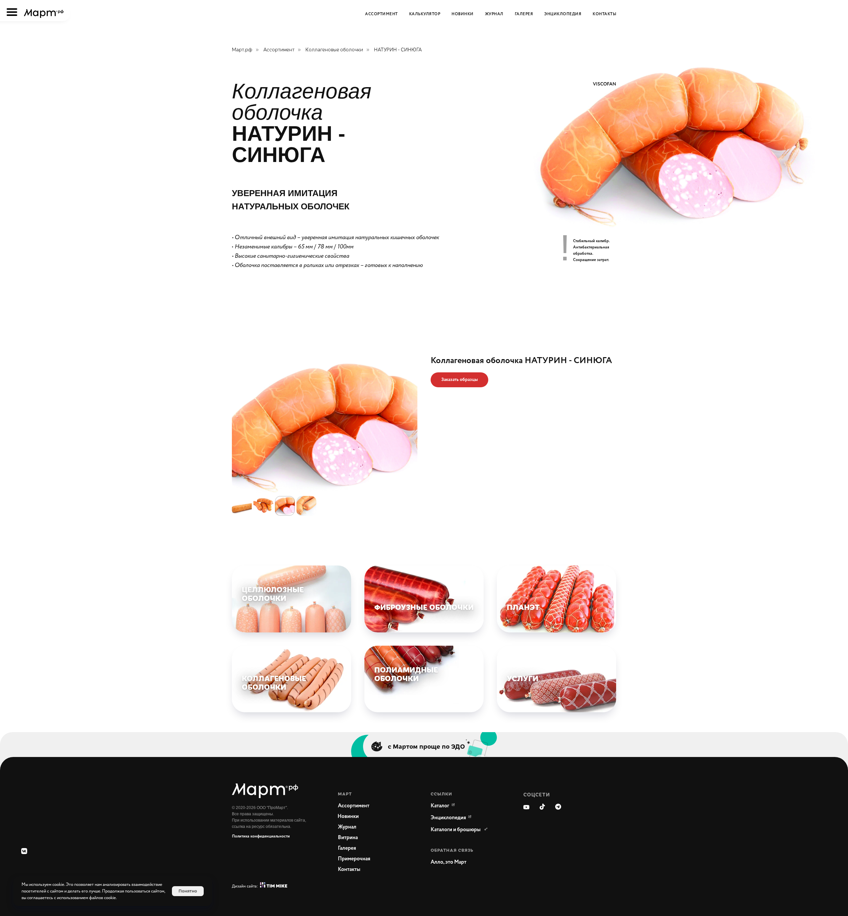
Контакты (604, 14)
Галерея (524, 14)
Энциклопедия (562, 14)
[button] (459, 379)
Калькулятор (425, 14)
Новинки (462, 14)
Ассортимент (278, 49)
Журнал (494, 14)
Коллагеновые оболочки (334, 49)
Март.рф (242, 49)
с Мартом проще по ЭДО (426, 746)
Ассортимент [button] (381, 14)
